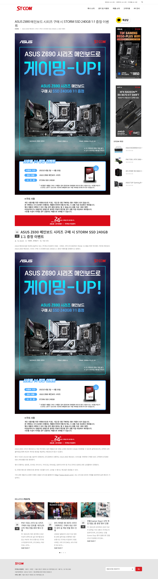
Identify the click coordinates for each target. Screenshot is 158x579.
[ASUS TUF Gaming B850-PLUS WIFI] (118, 184)
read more (25, 548)
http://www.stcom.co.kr (64, 475)
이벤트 (30, 241)
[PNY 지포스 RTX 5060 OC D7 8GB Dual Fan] (118, 161)
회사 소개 (91, 8)
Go (139, 570)
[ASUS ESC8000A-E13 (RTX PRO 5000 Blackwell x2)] (118, 149)
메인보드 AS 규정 (110, 2)
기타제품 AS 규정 (132, 2)
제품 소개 (116, 8)
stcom (22, 241)
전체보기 (36, 241)
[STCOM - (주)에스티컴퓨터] (24, 8)
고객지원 (127, 8)
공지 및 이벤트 (103, 8)
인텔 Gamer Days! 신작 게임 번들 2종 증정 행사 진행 (65, 522)
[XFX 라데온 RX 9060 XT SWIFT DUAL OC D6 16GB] (118, 172)
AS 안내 (137, 8)
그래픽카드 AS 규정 (121, 2)
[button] (60, 554)
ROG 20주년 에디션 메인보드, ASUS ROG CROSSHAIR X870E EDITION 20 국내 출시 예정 (98, 525)
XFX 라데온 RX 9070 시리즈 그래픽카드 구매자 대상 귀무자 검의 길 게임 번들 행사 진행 (32, 526)
